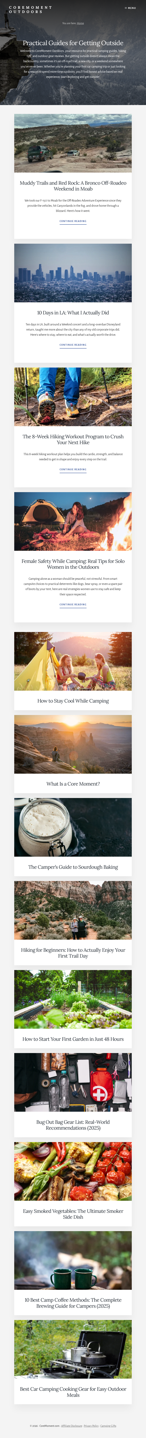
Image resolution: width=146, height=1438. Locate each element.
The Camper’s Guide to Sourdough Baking (73, 867)
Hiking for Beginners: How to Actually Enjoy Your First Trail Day (73, 953)
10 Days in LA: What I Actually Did (73, 312)
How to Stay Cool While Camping (73, 701)
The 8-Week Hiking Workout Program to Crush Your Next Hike (73, 439)
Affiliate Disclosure (71, 1425)
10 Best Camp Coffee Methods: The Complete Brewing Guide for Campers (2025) (73, 1303)
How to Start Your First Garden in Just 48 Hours (73, 1039)
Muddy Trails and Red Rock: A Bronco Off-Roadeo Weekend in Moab (73, 186)
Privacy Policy (91, 1425)
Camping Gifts (108, 1425)
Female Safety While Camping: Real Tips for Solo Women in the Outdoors (73, 564)
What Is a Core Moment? (73, 784)
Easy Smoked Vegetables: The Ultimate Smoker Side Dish (73, 1214)
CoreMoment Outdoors (31, 9)
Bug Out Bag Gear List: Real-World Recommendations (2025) (73, 1125)
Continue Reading (73, 222)
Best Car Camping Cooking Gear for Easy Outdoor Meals (73, 1392)
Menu (132, 8)
